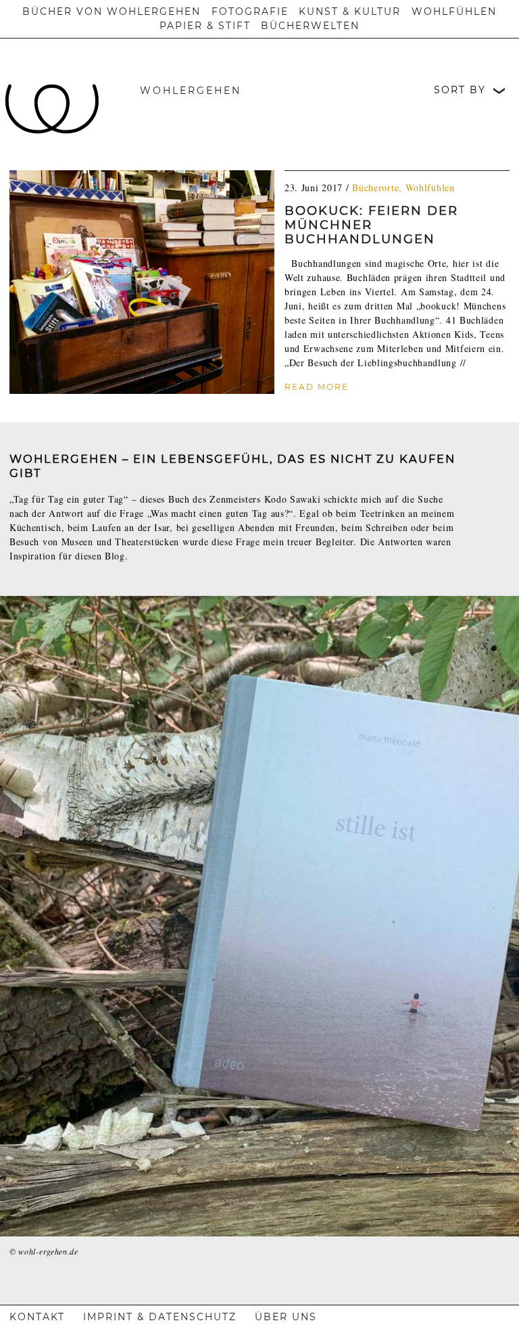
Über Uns (286, 1317)
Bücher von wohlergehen (111, 11)
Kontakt (37, 1317)
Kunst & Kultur (350, 11)
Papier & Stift (205, 26)
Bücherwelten (310, 26)
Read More (317, 387)
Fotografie (250, 11)
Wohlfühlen (454, 11)
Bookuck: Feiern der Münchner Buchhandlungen (371, 225)
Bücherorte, (378, 187)
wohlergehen (190, 90)
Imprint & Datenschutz (160, 1317)
